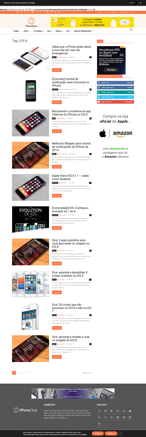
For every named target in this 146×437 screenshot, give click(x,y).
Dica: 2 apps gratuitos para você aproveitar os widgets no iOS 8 (71, 243)
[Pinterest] (25, 12)
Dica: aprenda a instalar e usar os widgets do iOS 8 (71, 338)
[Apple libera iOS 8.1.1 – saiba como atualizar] (30, 187)
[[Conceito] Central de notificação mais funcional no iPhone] (30, 90)
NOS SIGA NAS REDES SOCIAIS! (109, 76)
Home (16, 31)
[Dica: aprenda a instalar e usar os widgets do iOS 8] (30, 348)
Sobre (100, 12)
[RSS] (29, 12)
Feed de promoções (82, 31)
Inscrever (128, 102)
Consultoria (123, 12)
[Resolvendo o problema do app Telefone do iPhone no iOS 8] (30, 123)
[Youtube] (47, 12)
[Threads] (59, 12)
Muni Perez (63, 183)
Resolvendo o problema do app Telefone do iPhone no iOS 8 (71, 113)
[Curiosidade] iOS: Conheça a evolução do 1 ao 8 (70, 209)
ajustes (84, 434)
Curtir (129, 83)
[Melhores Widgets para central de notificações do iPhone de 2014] (30, 155)
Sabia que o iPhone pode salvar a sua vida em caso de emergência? (71, 50)
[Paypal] (21, 12)
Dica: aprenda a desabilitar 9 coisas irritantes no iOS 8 (69, 274)
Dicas (26, 31)
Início (14, 37)
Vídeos (58, 31)
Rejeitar (111, 433)
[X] (40, 12)
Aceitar (97, 433)
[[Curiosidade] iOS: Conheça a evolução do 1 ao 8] (30, 219)
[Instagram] (17, 12)
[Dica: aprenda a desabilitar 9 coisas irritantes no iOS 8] (30, 284)
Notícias (55, 89)
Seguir (129, 87)
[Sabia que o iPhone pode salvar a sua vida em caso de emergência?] (30, 58)
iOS (67, 31)
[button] (131, 30)
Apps (54, 154)
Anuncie (131, 12)
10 (90, 279)
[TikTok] (36, 12)
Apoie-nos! (114, 12)
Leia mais (57, 70)
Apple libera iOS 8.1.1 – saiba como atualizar (70, 177)
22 (90, 183)
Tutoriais (37, 31)
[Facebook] (14, 12)
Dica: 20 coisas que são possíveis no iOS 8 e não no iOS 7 (71, 308)
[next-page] (28, 372)
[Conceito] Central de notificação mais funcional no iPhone (70, 82)
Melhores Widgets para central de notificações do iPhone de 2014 (71, 147)
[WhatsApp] (44, 12)
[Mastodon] (55, 12)
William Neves (62, 57)
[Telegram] (32, 12)
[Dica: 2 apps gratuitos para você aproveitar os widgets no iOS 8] (30, 252)
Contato (106, 12)
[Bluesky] (51, 12)
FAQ (48, 31)
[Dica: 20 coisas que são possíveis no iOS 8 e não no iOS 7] (30, 316)
